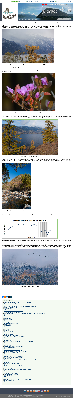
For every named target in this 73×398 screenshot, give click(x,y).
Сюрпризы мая (7, 362)
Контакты (68, 1)
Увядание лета (7, 358)
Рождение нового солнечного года (12, 370)
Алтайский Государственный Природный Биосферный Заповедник (28, 395)
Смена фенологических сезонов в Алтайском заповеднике (18, 302)
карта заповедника (51, 4)
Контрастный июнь (8, 314)
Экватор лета (7, 329)
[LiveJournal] (11, 297)
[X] (9, 297)
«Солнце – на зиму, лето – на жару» (12, 361)
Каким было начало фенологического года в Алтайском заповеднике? (20, 306)
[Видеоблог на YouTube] (39, 391)
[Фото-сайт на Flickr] (42, 391)
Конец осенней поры (9, 339)
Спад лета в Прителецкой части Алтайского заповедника (17, 379)
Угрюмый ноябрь (8, 308)
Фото (57, 1)
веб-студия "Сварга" (67, 396)
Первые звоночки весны (10, 348)
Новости (29, 1)
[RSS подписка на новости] (48, 391)
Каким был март (8, 364)
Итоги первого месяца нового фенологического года (16, 322)
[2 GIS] (45, 391)
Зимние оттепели (8, 368)
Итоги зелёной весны (9, 343)
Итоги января (7, 304)
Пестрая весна (7, 345)
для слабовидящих (61, 4)
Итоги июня (7, 330)
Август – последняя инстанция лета (12, 312)
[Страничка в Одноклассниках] (31, 391)
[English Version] (43, 4)
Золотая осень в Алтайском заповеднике (13, 356)
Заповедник (14, 1)
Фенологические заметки (28, 22)
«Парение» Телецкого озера (11, 374)
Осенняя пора (7, 326)
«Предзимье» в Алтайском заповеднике (13, 309)
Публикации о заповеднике (15, 22)
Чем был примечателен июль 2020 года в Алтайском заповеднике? (20, 359)
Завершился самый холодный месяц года (14, 336)
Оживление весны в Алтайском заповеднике (14, 346)
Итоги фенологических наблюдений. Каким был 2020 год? (18, 351)
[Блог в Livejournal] (36, 391)
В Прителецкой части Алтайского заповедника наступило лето (19, 342)
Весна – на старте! (8, 334)
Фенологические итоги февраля (11, 303)
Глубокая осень (8, 354)
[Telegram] (28, 391)
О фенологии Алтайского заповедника (13, 382)
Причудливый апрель (9, 317)
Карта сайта (23, 393)
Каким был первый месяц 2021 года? (13, 350)
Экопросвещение (38, 1)
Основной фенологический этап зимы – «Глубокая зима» (17, 369)
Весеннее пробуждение (9, 347)
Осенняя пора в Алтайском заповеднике (13, 311)
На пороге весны (8, 318)
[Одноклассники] (5, 297)
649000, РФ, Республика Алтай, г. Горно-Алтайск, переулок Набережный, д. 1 (23, 396)
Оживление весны (8, 332)
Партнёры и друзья (42, 393)
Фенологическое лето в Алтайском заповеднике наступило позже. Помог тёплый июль (24, 313)
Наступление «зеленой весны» (11, 363)
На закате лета (7, 328)
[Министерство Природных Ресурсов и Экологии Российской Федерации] (66, 4)
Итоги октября (7, 325)
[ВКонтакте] (3, 297)
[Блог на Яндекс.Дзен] (34, 391)
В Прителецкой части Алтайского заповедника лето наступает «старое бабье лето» (23, 378)
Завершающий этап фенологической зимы (14, 367)
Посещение (22, 1)
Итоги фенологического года (11, 307)
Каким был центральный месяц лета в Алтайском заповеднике (19, 341)
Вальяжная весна (8, 315)
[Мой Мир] (7, 297)
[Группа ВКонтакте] (25, 391)
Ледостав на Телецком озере (11, 352)
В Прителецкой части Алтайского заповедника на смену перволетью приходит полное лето (25, 381)
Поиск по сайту (31, 393)
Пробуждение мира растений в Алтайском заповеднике (17, 365)
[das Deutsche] (46, 4)
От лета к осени (8, 340)
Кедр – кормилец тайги (9, 380)
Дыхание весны (8, 319)
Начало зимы (7, 324)
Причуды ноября (8, 375)
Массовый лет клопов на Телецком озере (14, 357)
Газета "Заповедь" (50, 1)
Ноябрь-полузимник (9, 353)
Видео (62, 1)
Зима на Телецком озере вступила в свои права (15, 372)
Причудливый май (8, 331)
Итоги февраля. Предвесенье (11, 335)
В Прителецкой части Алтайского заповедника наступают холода (19, 376)
